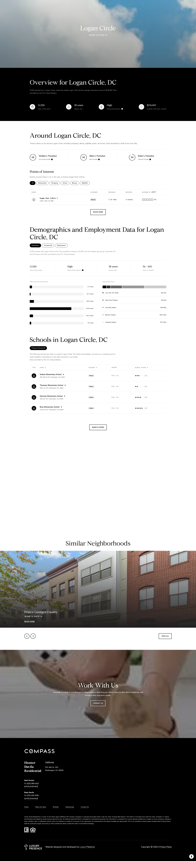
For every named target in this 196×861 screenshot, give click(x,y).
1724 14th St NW (47, 201)
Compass (78, 817)
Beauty (75, 183)
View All (165, 636)
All (33, 183)
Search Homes (98, 427)
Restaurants (43, 183)
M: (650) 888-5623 (31, 783)
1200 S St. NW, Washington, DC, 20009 (51, 399)
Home (26, 807)
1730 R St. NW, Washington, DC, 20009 (51, 409)
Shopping (55, 183)
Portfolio (56, 807)
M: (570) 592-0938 (31, 795)
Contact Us (85, 807)
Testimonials (69, 807)
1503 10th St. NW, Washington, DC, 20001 (52, 377)
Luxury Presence (87, 847)
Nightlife (86, 183)
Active (66, 183)
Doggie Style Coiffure (48, 198)
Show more (98, 212)
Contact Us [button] (98, 703)
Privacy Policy (165, 847)
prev (26, 636)
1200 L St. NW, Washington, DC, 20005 (51, 388)
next (33, 636)
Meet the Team (40, 807)
